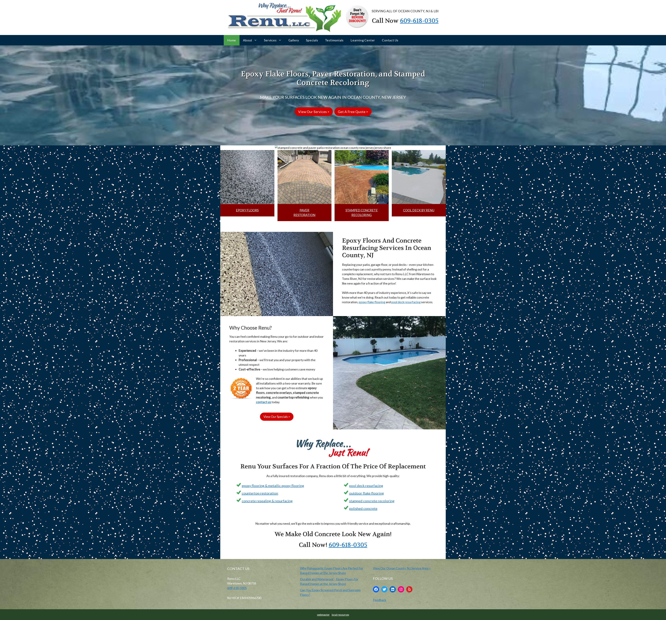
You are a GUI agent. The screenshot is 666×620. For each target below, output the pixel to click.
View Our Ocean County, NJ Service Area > (402, 568)
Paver (304, 210)
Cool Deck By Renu (418, 210)
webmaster (323, 614)
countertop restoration (260, 493)
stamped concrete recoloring (371, 501)
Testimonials (334, 40)
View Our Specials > (276, 416)
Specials (312, 40)
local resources (340, 614)
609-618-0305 (419, 21)
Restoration (304, 215)
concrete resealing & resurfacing (267, 501)
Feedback (379, 600)
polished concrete (363, 508)
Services (270, 40)
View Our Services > (313, 112)
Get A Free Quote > (353, 112)
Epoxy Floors (247, 210)
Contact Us (390, 40)
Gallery (293, 40)
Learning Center (363, 40)
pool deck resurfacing (406, 302)
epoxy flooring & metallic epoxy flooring (273, 485)
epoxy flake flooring (372, 302)
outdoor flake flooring (366, 493)
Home (231, 40)
